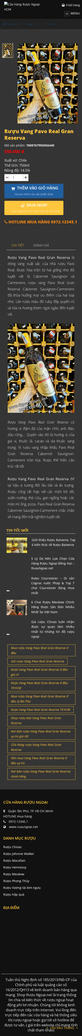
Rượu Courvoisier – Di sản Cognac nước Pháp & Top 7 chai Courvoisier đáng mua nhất (52, 585)
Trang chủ (12, 24)
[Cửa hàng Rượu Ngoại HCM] (22, 7)
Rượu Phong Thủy (16, 881)
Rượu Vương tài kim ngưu (22, 888)
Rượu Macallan (14, 860)
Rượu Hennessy (14, 867)
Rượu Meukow (13, 874)
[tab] (17, 245)
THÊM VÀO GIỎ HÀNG (36, 190)
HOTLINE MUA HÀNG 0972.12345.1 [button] (42, 221)
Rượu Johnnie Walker (18, 854)
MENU (75, 13)
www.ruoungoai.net (23, 827)
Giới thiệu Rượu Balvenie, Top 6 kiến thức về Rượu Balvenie (54, 542)
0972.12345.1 (18, 821)
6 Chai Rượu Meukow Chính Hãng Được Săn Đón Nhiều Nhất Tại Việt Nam (52, 607)
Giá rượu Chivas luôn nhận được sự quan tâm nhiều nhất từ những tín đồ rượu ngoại (52, 629)
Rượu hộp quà (13, 894)
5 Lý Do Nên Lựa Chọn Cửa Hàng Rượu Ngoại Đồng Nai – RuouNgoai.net (52, 563)
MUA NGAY (35, 207)
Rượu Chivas (12, 847)
